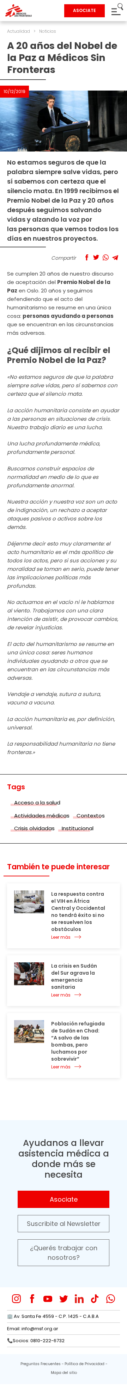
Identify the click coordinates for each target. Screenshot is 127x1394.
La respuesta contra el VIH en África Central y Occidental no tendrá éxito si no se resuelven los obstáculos (78, 911)
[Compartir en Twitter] (96, 257)
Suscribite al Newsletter (64, 1223)
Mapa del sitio (64, 1372)
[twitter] (63, 1298)
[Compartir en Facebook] (87, 257)
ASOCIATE (84, 10)
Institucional (77, 828)
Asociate (64, 1199)
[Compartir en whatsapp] (106, 257)
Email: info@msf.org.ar (32, 1328)
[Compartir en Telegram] (115, 257)
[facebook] (32, 1298)
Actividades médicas (41, 815)
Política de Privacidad (84, 1364)
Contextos (91, 815)
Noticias (47, 31)
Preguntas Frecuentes (40, 1364)
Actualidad (18, 31)
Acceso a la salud (37, 802)
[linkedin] (79, 1298)
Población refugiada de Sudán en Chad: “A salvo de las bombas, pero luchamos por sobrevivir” (78, 1041)
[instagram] (16, 1298)
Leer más (61, 937)
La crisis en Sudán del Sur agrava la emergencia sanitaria (74, 976)
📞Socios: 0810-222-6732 (36, 1340)
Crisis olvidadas (34, 828)
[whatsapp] (110, 1298)
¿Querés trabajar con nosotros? (63, 1253)
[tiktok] (94, 1298)
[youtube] (47, 1298)
